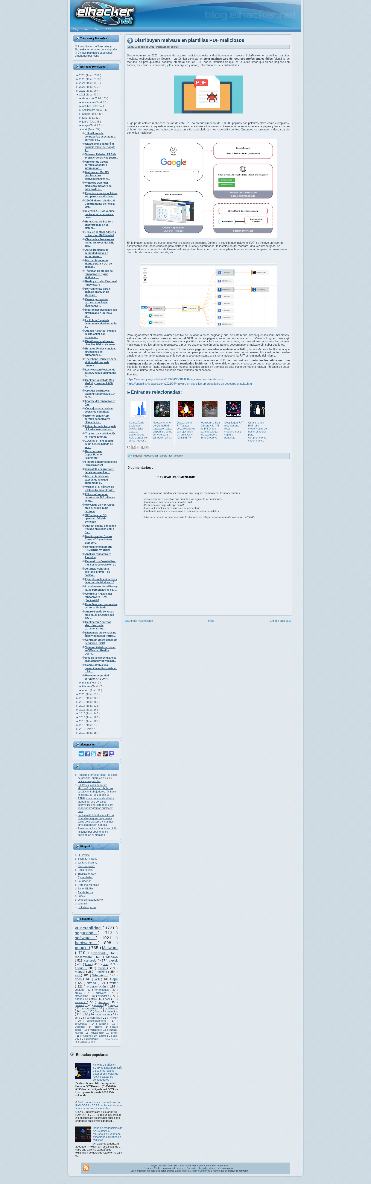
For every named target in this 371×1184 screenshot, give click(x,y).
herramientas (102, 989)
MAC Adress (111, 1039)
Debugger (81, 1026)
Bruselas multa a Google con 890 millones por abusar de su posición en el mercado (97, 831)
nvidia (102, 968)
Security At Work (87, 858)
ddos (79, 979)
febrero (86, 686)
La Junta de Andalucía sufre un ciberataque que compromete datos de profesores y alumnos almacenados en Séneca (96, 820)
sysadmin (104, 996)
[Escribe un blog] (133, 447)
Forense (113, 1017)
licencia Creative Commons (196, 1170)
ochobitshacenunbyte (90, 899)
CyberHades (85, 877)
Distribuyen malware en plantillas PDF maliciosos (189, 40)
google (82, 947)
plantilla (164, 455)
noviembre (88, 102)
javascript (81, 1005)
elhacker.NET (189, 1165)
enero (86, 690)
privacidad (99, 953)
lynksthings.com (87, 907)
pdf (156, 455)
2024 (82, 83)
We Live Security (87, 862)
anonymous (103, 1014)
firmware (102, 993)
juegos (114, 1005)
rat (171, 455)
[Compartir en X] (138, 447)
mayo (85, 125)
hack (108, 999)
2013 (82, 721)
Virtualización (97, 1032)
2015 (82, 713)
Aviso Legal (205, 1168)
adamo (103, 1035)
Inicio (211, 620)
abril (85, 129)
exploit (113, 960)
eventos (113, 1011)
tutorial (80, 968)
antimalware (92, 1038)
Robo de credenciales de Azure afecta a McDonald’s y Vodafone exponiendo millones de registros (107, 1134)
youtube (80, 989)
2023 (82, 86)
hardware (86, 943)
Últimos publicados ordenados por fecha (94, 54)
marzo (86, 682)
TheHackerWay (87, 873)
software (85, 938)
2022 (82, 90)
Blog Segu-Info (86, 866)
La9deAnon (84, 881)
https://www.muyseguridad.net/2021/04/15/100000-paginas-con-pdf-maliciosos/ (175, 379)
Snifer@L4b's (85, 888)
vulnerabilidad (88, 928)
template (178, 455)
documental (82, 1023)
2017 (82, 705)
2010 (82, 732)
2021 (82, 94)
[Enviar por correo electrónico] (129, 447)
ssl (77, 1017)
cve (105, 964)
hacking (102, 971)
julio (85, 117)
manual (80, 971)
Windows (111, 957)
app (115, 979)
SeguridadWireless (97, 1020)
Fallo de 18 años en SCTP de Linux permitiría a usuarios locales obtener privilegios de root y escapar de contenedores (107, 1072)
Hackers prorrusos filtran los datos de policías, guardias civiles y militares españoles (97, 778)
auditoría (104, 1023)
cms (85, 1011)
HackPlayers (85, 869)
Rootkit (99, 1026)
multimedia (111, 1008)
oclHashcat (85, 1042)
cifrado (92, 982)
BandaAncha (85, 892)
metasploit (96, 1029)
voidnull (82, 903)
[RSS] (86, 1167)
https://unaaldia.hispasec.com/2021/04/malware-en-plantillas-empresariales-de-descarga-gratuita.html (189, 383)
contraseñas (89, 1008)
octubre (87, 106)
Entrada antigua (279, 620)
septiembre (89, 110)
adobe (79, 999)
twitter (113, 982)
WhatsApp (100, 975)
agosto (86, 113)
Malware (110, 947)
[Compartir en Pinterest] (148, 447)
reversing (87, 1035)
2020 (82, 694)
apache (98, 1005)
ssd (78, 975)
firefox (79, 993)
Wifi (98, 979)
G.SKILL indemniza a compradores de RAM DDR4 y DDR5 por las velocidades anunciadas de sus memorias (98, 1105)
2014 (82, 717)
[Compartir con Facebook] (143, 447)
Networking (82, 996)
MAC (85, 1014)
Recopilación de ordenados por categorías (96, 48)
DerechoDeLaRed (88, 884)
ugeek (81, 896)
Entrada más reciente (140, 620)
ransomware (84, 957)
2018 (82, 701)
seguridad (86, 933)
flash (98, 1011)
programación (97, 986)
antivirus (81, 1002)
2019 (82, 698)
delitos (114, 1032)
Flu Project (84, 855)
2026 (82, 75)
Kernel (103, 1002)
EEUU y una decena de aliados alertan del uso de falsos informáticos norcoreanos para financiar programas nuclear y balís (96, 805)
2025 (82, 79)
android (92, 960)
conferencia (94, 1017)
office (94, 999)
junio (85, 121)
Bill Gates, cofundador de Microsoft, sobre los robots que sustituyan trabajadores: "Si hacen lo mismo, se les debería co (97, 790)
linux (89, 964)
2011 (82, 728)
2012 (82, 725)
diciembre (88, 98)
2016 (82, 709)
